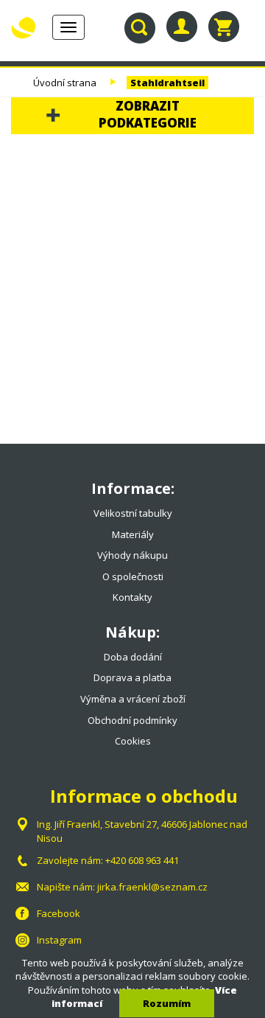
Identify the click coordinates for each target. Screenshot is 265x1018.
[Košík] (223, 26)
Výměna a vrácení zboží (133, 698)
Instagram (59, 939)
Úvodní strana (64, 82)
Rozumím (167, 1003)
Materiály (133, 534)
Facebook (58, 913)
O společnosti (132, 576)
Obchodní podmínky (132, 720)
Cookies (133, 740)
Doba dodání (133, 656)
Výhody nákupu (132, 555)
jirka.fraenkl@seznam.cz (152, 886)
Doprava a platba (132, 677)
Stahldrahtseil (167, 82)
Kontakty (132, 597)
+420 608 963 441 (142, 860)
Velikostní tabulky (132, 513)
